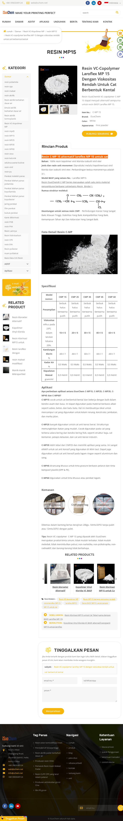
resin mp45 (9, 131)
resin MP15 (52, 31)
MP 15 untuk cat (50, 607)
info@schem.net (15, 773)
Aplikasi (44, 21)
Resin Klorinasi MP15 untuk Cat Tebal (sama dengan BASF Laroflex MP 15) (103, 589)
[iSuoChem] (29, 12)
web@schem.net (39, 2)
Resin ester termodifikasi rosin (48, 742)
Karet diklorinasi (11, 217)
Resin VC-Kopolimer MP (34, 31)
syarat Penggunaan (110, 752)
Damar (19, 21)
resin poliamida (11, 82)
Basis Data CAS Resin (13, 258)
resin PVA (8, 226)
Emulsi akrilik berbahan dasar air (12, 109)
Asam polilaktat (11, 253)
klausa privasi (108, 747)
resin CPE (8, 240)
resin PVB (8, 222)
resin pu (8, 171)
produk (72, 747)
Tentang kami (90, 21)
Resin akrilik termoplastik (10, 117)
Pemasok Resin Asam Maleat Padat (48, 767)
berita (73, 21)
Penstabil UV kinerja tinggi (46, 747)
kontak (107, 21)
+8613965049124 (14, 2)
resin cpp (8, 86)
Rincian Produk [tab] (55, 146)
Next (116, 578)
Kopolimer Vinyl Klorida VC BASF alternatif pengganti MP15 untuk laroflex (79, 589)
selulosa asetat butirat (14, 162)
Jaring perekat (10, 204)
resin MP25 (9, 140)
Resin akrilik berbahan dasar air (14, 102)
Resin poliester (11, 249)
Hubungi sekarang (97, 133)
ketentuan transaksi (111, 757)
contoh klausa (108, 762)
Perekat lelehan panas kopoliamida (14, 190)
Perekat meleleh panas (14, 176)
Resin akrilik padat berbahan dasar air (48, 754)
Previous (43, 578)
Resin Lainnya (10, 231)
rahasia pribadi (75, 763)
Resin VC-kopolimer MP (68, 599)
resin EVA (8, 244)
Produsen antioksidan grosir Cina (47, 783)
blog (70, 753)
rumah (6, 21)
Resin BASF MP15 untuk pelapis (95, 603)
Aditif (31, 21)
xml (70, 778)
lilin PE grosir (40, 790)
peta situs (73, 758)
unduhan (59, 21)
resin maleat (9, 91)
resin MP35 (9, 144)
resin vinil (8, 167)
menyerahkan (53, 711)
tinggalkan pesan (14, 818)
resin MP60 (9, 149)
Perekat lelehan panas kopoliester (14, 198)
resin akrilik (9, 95)
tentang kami (74, 773)
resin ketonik (10, 158)
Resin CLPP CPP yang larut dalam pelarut (47, 775)
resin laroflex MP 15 (52, 603)
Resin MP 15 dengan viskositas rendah (99, 599)
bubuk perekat (11, 213)
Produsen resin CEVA (44, 761)
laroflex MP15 (71, 603)
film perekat (9, 208)
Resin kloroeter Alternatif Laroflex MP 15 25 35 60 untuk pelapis (56, 589)
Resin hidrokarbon (12, 235)
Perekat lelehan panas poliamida (14, 182)
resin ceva (8, 153)
